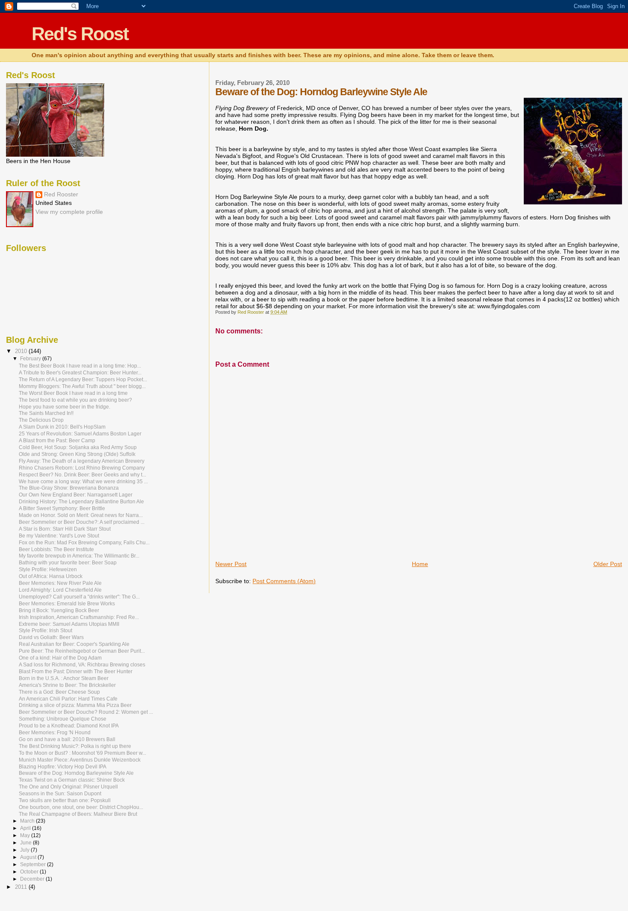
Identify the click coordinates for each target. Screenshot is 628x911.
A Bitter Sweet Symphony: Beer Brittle (62, 508)
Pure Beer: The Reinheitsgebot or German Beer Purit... (82, 651)
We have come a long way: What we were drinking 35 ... (83, 481)
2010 (22, 351)
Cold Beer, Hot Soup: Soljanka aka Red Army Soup (78, 447)
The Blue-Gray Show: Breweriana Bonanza (69, 488)
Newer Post (231, 564)
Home (420, 564)
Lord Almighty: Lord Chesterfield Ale (60, 590)
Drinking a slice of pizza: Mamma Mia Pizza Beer (75, 705)
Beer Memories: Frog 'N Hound (55, 732)
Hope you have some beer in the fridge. (64, 406)
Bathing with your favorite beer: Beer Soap (68, 562)
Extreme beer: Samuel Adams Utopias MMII (69, 624)
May (25, 835)
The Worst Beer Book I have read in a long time (73, 393)
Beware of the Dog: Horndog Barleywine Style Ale (76, 773)
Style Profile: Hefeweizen (48, 569)
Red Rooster (61, 194)
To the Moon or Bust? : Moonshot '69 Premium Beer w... (82, 753)
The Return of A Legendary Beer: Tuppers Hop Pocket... (83, 379)
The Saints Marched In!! (46, 413)
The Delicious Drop (41, 420)
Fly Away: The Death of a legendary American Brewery (81, 461)
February (31, 359)
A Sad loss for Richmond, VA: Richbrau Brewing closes (82, 664)
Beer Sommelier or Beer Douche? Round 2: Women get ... (86, 712)
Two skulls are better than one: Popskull (65, 800)
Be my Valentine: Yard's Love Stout (59, 535)
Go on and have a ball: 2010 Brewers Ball (67, 739)
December (33, 879)
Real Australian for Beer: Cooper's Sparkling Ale (74, 644)
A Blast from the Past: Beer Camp (57, 440)
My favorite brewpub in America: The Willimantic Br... (79, 555)
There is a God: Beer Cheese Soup (59, 692)
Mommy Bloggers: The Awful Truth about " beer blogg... (82, 386)
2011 (22, 887)
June (26, 843)
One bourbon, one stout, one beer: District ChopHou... (81, 807)
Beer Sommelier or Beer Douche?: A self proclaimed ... (81, 522)
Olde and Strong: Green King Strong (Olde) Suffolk (77, 454)
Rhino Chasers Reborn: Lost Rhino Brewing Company (82, 467)
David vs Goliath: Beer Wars (51, 637)
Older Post (607, 564)
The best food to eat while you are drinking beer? (75, 400)
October (30, 872)
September (33, 864)
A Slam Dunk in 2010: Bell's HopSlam (62, 426)
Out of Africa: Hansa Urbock (50, 576)
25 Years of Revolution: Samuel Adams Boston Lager (80, 433)
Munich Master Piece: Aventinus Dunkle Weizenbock (80, 759)
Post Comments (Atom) (284, 581)
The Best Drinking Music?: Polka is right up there (75, 746)
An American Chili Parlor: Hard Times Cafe (68, 698)
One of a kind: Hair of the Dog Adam (60, 657)
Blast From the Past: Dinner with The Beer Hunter (75, 671)
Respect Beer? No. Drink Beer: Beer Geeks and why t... (82, 474)
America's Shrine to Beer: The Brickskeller (67, 685)
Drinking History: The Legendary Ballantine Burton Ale (81, 501)
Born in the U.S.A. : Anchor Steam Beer (64, 678)
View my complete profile (69, 212)
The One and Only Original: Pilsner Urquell (68, 786)
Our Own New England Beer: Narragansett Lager (75, 494)
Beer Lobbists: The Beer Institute (56, 549)
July (25, 850)
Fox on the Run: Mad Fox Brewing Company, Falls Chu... (84, 542)
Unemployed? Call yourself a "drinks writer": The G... (79, 596)
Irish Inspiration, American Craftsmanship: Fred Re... (79, 617)
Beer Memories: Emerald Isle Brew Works (67, 603)
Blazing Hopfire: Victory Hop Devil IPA (62, 766)
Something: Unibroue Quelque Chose (62, 718)
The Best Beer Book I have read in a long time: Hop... (80, 365)
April (26, 828)
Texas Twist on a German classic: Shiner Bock (72, 780)
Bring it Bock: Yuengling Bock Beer (59, 610)
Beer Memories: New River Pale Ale (60, 583)
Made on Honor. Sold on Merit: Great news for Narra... (81, 515)
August (29, 857)
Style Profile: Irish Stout (45, 630)
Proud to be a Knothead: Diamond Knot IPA (69, 725)
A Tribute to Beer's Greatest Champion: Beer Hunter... (80, 372)
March (28, 821)
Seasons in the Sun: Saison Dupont (60, 793)
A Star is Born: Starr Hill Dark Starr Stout (65, 528)
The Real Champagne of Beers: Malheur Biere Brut (78, 814)
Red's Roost (80, 33)
